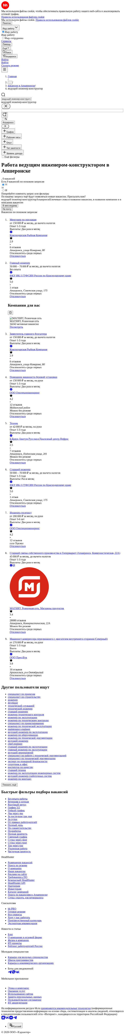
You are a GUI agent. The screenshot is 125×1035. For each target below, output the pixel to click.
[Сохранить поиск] (4, 115)
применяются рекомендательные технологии (66, 1008)
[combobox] (16, 99)
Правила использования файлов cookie (57, 20)
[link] (6, 52)
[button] (4, 59)
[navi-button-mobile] (4, 69)
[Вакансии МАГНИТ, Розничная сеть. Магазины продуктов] (66, 587)
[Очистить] (5, 106)
